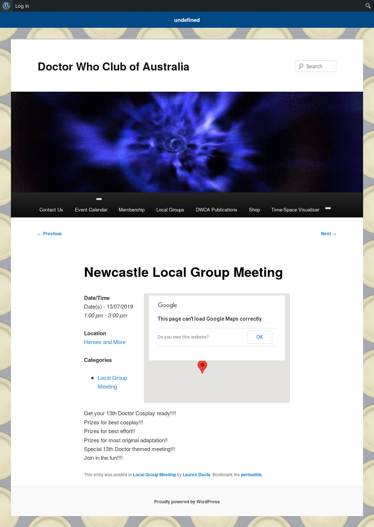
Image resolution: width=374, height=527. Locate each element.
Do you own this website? (183, 337)
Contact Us (51, 209)
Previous (50, 233)
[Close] (328, 208)
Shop (254, 209)
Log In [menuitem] (22, 6)
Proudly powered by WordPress (187, 501)
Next (328, 233)
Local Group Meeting (154, 474)
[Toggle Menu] (99, 199)
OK (259, 337)
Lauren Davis (196, 474)
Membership (132, 209)
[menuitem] (6, 6)
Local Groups (170, 209)
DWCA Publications (216, 209)
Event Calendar (91, 209)
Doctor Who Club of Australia (114, 66)
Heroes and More (105, 341)
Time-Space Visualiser (295, 209)
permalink (251, 474)
